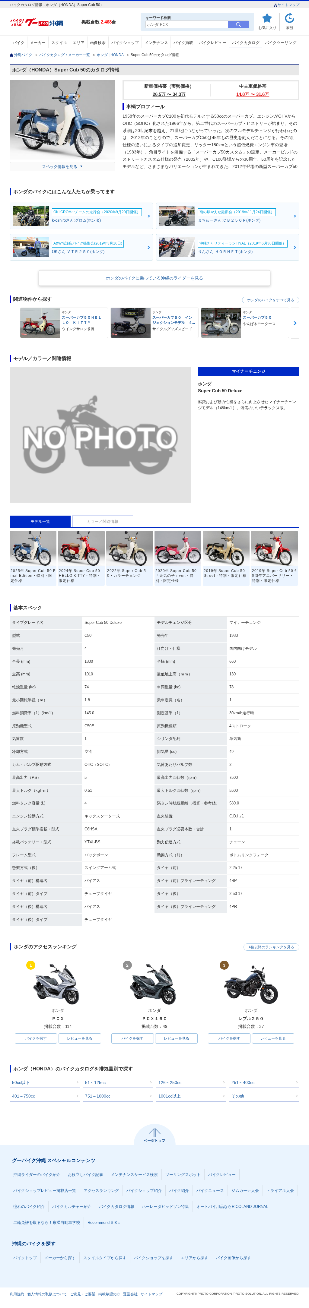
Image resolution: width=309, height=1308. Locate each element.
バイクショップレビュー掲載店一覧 (44, 1190)
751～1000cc (97, 1096)
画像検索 (98, 42)
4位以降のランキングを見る (271, 947)
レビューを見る (79, 1038)
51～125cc (95, 1082)
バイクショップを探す (153, 1258)
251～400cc (242, 1082)
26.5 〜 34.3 (169, 94)
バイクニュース (210, 1190)
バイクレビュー (212, 42)
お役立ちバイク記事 (85, 1174)
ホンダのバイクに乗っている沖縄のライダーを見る (154, 278)
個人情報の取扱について (47, 1294)
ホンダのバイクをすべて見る (270, 300)
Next (295, 323)
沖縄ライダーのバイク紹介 (36, 1174)
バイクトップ (25, 1258)
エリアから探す (194, 1258)
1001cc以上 (169, 1096)
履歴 (289, 28)
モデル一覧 (40, 521)
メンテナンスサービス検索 (134, 1174)
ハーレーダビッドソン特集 (165, 1206)
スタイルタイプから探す (104, 1258)
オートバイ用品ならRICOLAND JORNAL (232, 1206)
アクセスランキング (101, 1190)
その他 (237, 1096)
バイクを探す (36, 1038)
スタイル (59, 42)
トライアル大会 (280, 1190)
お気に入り (267, 28)
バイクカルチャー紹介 (71, 1206)
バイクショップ (125, 42)
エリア (78, 42)
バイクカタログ (246, 42)
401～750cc (23, 1096)
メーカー (38, 42)
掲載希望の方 (109, 1294)
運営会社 (130, 1294)
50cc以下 (21, 1082)
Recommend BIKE (104, 1222)
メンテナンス (156, 42)
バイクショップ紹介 (144, 1190)
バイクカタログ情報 (116, 1206)
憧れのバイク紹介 (29, 1206)
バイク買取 (183, 42)
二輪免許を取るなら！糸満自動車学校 (46, 1222)
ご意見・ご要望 (82, 1294)
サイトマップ (288, 5)
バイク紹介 (179, 1190)
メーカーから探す (60, 1258)
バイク (18, 42)
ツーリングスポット (183, 1174)
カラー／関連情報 (102, 521)
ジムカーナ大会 (245, 1190)
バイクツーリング (280, 42)
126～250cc (169, 1082)
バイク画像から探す (233, 1258)
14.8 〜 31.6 (252, 94)
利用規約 (17, 1294)
